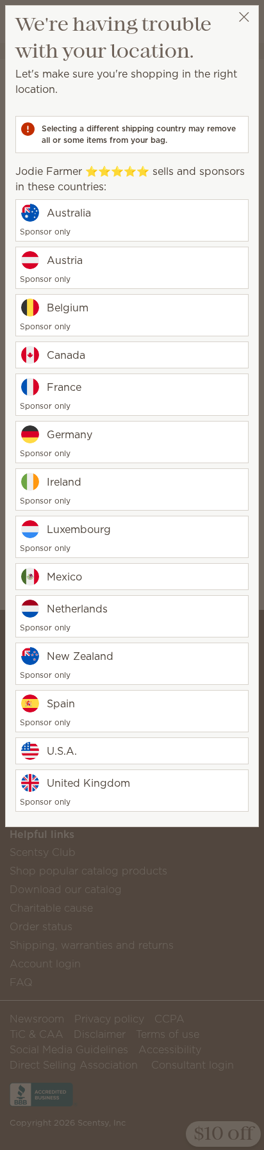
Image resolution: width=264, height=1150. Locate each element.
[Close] (244, 17)
